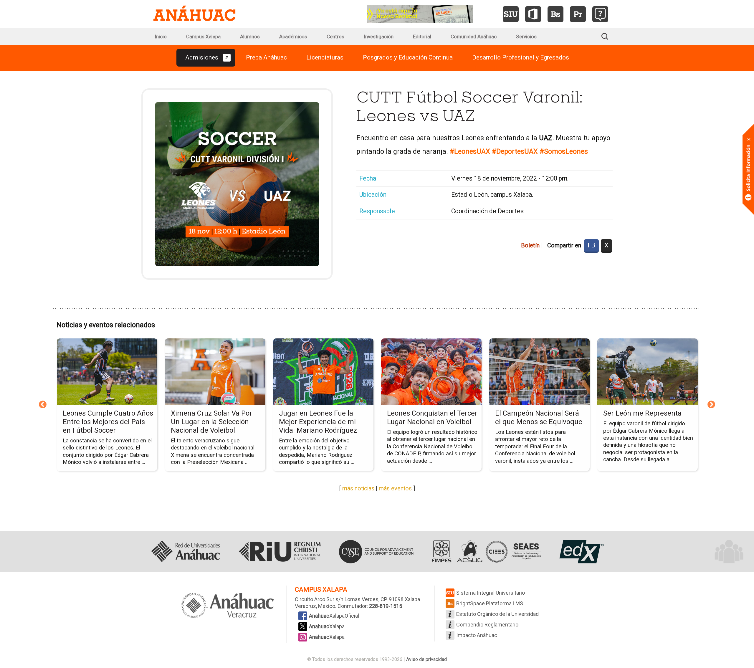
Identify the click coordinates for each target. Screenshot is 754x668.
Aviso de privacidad (426, 659)
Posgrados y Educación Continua (408, 57)
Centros (335, 36)
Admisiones (201, 57)
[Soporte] (600, 14)
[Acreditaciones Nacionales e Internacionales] (485, 551)
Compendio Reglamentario (487, 624)
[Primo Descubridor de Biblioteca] (578, 14)
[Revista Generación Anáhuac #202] (420, 13)
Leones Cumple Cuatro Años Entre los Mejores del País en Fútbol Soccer (108, 421)
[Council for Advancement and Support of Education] (376, 551)
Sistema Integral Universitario (490, 593)
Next (711, 404)
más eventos (395, 488)
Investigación (378, 36)
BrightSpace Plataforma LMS (489, 603)
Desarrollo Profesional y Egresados (520, 57)
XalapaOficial (334, 616)
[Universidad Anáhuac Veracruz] (228, 606)
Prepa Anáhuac (266, 57)
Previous (42, 404)
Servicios (526, 36)
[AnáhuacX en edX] (581, 551)
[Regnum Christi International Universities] (279, 551)
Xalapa (327, 626)
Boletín (530, 245)
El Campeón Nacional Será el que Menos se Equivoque (538, 417)
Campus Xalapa (203, 36)
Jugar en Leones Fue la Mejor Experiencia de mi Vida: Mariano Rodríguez (318, 421)
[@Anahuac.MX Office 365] (533, 14)
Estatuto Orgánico (497, 614)
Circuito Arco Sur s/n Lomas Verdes (336, 599)
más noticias (358, 488)
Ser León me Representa (642, 413)
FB (591, 245)
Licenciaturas (324, 57)
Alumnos (250, 36)
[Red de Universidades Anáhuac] (185, 551)
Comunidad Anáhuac (474, 36)
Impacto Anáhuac (476, 635)
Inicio (161, 36)
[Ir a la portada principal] (194, 14)
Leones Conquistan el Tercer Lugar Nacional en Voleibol (432, 417)
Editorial (422, 36)
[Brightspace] (555, 14)
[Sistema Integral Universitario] (511, 14)
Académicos (293, 36)
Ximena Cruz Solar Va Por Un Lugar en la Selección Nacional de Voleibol (211, 421)
